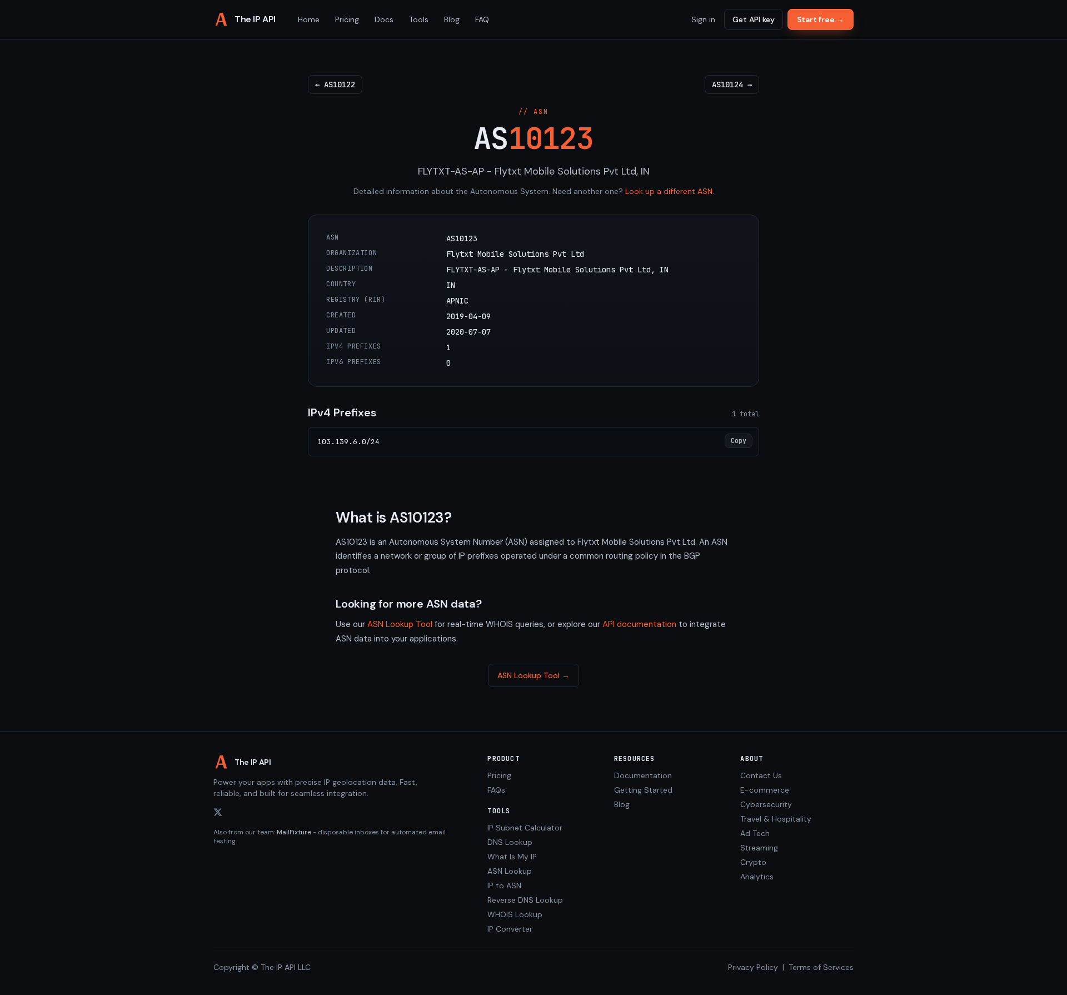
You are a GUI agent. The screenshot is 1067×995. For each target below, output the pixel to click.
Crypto (753, 862)
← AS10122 (335, 84)
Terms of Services (821, 967)
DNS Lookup (509, 842)
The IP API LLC (286, 967)
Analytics (757, 877)
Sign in (703, 19)
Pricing (347, 19)
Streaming (759, 848)
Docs (384, 19)
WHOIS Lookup (514, 914)
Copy (738, 440)
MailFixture (294, 832)
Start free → (820, 19)
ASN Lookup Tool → (533, 675)
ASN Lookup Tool (399, 624)
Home (309, 19)
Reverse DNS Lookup (525, 900)
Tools (418, 19)
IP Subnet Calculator (524, 828)
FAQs (496, 790)
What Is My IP (512, 857)
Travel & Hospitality (775, 819)
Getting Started (643, 790)
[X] (217, 812)
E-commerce (764, 790)
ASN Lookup (509, 871)
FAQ (482, 19)
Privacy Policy (753, 967)
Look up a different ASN (668, 191)
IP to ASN (504, 885)
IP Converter (509, 929)
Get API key (753, 19)
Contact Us (761, 775)
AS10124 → (732, 84)
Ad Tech (755, 833)
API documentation (639, 624)
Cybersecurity (766, 804)
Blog (452, 19)
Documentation (643, 775)
